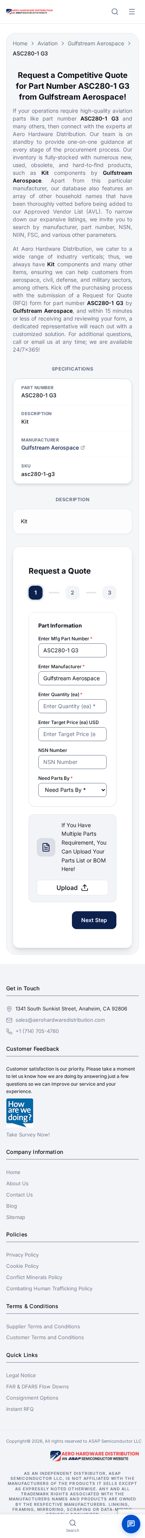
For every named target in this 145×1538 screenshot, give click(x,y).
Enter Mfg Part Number (65, 638)
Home (20, 43)
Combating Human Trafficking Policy (49, 1288)
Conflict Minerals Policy (34, 1277)
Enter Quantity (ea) (60, 694)
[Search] (115, 12)
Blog (11, 1206)
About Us (17, 1183)
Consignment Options (32, 1398)
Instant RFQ (20, 1409)
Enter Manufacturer (61, 666)
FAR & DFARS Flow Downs (37, 1386)
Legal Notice (21, 1375)
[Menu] (132, 12)
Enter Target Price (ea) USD (68, 722)
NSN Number (52, 750)
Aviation (48, 43)
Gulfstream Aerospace (96, 43)
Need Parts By (55, 778)
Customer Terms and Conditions (45, 1337)
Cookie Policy (22, 1266)
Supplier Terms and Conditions (43, 1326)
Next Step (94, 920)
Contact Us (19, 1194)
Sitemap (15, 1217)
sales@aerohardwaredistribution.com (60, 1020)
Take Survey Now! (28, 1134)
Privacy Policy (22, 1255)
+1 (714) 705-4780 (37, 1031)
